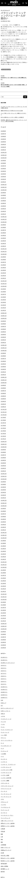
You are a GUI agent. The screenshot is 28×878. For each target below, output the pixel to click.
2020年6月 (3, 329)
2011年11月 (3, 597)
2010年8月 (3, 634)
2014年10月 (3, 506)
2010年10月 (3, 629)
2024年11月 (3, 187)
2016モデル (3, 671)
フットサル (3, 804)
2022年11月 (3, 251)
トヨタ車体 (3, 753)
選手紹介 (3, 871)
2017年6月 (3, 425)
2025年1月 (3, 182)
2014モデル (3, 665)
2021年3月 (3, 305)
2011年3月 (3, 615)
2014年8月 (3, 511)
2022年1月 (3, 278)
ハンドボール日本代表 (6, 778)
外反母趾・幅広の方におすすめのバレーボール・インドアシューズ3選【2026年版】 (14, 120)
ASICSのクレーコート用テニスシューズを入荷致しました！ (14, 77)
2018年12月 (3, 377)
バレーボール (4, 791)
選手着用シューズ (5, 869)
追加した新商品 (4, 866)
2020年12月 (3, 313)
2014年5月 (3, 519)
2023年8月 (3, 227)
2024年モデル (4, 692)
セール (2, 743)
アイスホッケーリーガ (6, 719)
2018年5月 (3, 396)
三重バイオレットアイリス (7, 820)
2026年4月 (3, 141)
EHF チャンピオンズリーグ (7, 708)
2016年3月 (3, 465)
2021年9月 (3, 289)
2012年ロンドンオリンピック (8, 662)
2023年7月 (3, 230)
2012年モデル (4, 660)
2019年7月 (3, 358)
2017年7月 (3, 423)
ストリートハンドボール (6, 740)
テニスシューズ (4, 751)
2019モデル (3, 679)
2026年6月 (3, 136)
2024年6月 (3, 200)
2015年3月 (3, 492)
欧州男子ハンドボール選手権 (7, 861)
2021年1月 (3, 310)
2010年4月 (3, 645)
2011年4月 (3, 613)
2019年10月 (3, 350)
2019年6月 (3, 361)
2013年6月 (3, 546)
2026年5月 (3, 139)
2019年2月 (3, 372)
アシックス (3, 721)
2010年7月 (3, 637)
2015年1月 (3, 497)
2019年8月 (3, 356)
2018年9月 (3, 385)
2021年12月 (3, 281)
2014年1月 (3, 530)
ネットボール (4, 759)
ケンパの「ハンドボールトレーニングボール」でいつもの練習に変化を (14, 107)
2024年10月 (3, 190)
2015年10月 (3, 479)
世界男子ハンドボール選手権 (7, 826)
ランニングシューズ (5, 818)
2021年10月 (3, 286)
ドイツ (2, 756)
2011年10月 (3, 599)
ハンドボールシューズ (6, 767)
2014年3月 (3, 524)
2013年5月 (3, 548)
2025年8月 (3, 163)
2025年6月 (3, 168)
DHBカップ (3, 703)
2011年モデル (4, 657)
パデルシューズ (4, 802)
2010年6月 (3, 639)
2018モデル (3, 676)
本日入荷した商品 (5, 855)
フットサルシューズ (5, 807)
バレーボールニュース (6, 796)
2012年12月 (3, 562)
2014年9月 (3, 508)
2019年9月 (3, 353)
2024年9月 (3, 192)
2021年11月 (3, 283)
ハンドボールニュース (6, 772)
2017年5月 (3, 428)
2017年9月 (3, 417)
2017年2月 (3, 436)
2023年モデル (4, 689)
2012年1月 (3, 591)
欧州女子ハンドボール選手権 (7, 858)
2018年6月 (3, 393)
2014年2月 (3, 527)
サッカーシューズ (5, 732)
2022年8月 (3, 259)
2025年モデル (4, 695)
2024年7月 (3, 198)
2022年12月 (3, 249)
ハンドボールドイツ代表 (6, 770)
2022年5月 (3, 267)
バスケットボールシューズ (7, 786)
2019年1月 (3, 374)
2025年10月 (3, 158)
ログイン (3, 877)
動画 (2, 834)
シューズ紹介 (4, 735)
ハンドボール (4, 762)
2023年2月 (3, 243)
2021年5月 (3, 299)
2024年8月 (3, 195)
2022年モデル (4, 687)
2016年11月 (3, 444)
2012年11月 (3, 564)
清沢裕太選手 (4, 863)
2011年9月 (3, 602)
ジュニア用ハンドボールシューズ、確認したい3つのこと (13, 114)
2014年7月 (3, 514)
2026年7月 (3, 133)
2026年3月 (3, 144)
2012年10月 (3, 567)
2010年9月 (3, 631)
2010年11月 (3, 626)
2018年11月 (3, 380)
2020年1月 (3, 342)
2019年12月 (3, 345)
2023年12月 (3, 216)
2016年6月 (3, 457)
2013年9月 (3, 540)
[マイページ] (23, 3)
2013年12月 (3, 532)
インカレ (3, 724)
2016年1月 (3, 471)
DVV (2, 705)
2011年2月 (3, 618)
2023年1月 (3, 246)
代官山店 (3, 831)
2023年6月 (3, 232)
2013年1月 (3, 559)
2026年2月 (3, 147)
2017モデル (3, 673)
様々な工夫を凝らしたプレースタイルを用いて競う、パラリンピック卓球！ (14, 84)
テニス (2, 748)
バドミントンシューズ (6, 788)
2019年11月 (3, 348)
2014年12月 (3, 500)
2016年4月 (3, 463)
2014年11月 (3, 503)
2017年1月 (3, 439)
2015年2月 (3, 495)
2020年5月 (3, 332)
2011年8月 (3, 605)
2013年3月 (3, 554)
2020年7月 (3, 326)
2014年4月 (3, 522)
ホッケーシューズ (5, 810)
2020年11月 (3, 315)
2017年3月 (3, 433)
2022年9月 (3, 257)
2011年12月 (3, 594)
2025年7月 (3, 166)
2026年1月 (3, 149)
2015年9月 (3, 481)
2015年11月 (3, 476)
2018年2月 (3, 404)
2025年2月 (3, 179)
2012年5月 (3, 580)
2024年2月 (3, 211)
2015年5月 (3, 487)
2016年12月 (3, 441)
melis (9, 21)
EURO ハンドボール (5, 711)
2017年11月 (3, 412)
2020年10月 (3, 318)
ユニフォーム (4, 812)
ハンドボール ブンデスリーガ (8, 764)
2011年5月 (3, 610)
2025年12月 (3, 152)
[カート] (26, 3)
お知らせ (3, 713)
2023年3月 (3, 241)
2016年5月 (3, 460)
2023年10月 (3, 222)
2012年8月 (3, 572)
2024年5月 (3, 203)
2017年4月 (3, 431)
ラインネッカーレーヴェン (7, 815)
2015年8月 (3, 484)
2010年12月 (3, 623)
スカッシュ (3, 737)
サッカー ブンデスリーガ (6, 729)
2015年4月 (3, 489)
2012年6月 (3, 578)
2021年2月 (3, 307)
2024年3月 (3, 208)
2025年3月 (3, 176)
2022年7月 (3, 262)
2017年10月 (3, 415)
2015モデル (3, 668)
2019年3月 (3, 369)
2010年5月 (3, 642)
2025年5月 (3, 171)
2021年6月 (3, 297)
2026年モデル (4, 697)
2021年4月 (3, 302)
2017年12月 (3, 409)
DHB (2, 700)
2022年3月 (3, 273)
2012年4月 (3, 583)
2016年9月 (3, 449)
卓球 (2, 839)
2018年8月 (3, 388)
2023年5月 (3, 235)
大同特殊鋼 (3, 845)
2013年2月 (3, 556)
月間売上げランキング (6, 850)
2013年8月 (3, 543)
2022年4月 (3, 270)
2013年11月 (3, 535)
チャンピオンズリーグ (6, 745)
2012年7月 (3, 575)
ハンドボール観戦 (5, 780)
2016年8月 (3, 452)
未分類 (2, 853)
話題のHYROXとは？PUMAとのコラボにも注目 (12, 110)
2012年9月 (3, 570)
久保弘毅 (3, 828)
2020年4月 (3, 334)
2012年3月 (3, 586)
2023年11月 (3, 219)
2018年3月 (3, 401)
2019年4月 (3, 366)
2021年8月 (3, 291)
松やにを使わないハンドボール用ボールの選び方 (12, 117)
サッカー (3, 727)
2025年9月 (3, 160)
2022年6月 (3, 265)
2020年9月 (3, 321)
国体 (2, 842)
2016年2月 (3, 468)
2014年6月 (3, 516)
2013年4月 (3, 551)
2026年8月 (3, 131)
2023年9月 (3, 224)
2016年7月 (3, 455)
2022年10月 (3, 254)
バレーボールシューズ (5, 10)
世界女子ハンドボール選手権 (7, 823)
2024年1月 (3, 214)
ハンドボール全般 (5, 775)
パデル (2, 799)
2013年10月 (3, 538)
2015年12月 (3, 473)
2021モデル (3, 684)
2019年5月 (3, 364)
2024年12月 (3, 184)
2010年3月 (3, 647)
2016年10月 (3, 447)
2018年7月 (3, 390)
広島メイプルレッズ (5, 847)
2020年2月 (3, 340)
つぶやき (3, 716)
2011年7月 (3, 607)
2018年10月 (3, 382)
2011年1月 (3, 621)
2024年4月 (3, 206)
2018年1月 (3, 406)
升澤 (2, 836)
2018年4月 (3, 398)
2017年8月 (3, 420)
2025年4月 (3, 174)
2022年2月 (3, 275)
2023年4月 (3, 238)
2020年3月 (3, 337)
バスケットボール (5, 783)
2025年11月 (3, 155)
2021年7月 (3, 294)
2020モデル (3, 681)
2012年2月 (3, 588)
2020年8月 (3, 323)
